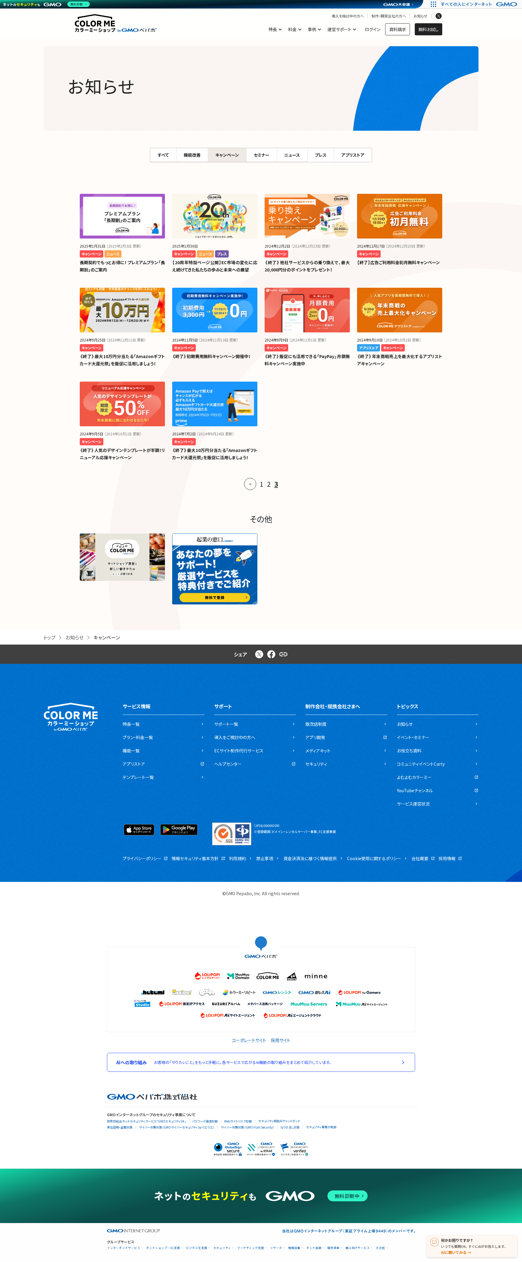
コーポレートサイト (249, 1040)
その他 (380, 1248)
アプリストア (352, 155)
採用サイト (280, 1040)
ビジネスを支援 (196, 1248)
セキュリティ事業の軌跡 (321, 1127)
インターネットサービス (123, 1248)
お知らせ (420, 16)
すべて (163, 155)
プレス (321, 155)
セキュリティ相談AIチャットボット (279, 1121)
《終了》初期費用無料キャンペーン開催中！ (211, 356)
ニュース (292, 155)
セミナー (261, 155)
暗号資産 (333, 1248)
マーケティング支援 (250, 1248)
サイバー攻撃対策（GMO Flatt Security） (247, 1127)
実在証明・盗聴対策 (120, 1127)
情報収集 (294, 1248)
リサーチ (276, 1248)
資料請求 (397, 29)
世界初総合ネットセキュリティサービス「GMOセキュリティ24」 (146, 1121)
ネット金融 (313, 1248)
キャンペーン (227, 155)
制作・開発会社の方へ (389, 16)
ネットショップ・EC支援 (163, 1248)
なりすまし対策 (290, 1127)
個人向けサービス (358, 1248)
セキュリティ (222, 1248)
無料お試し (428, 29)
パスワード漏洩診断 (205, 1121)
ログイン (372, 29)
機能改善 (192, 155)
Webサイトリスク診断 (238, 1121)
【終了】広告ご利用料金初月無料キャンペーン (398, 262)
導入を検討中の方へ (348, 16)
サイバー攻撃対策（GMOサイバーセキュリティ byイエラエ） (176, 1127)
